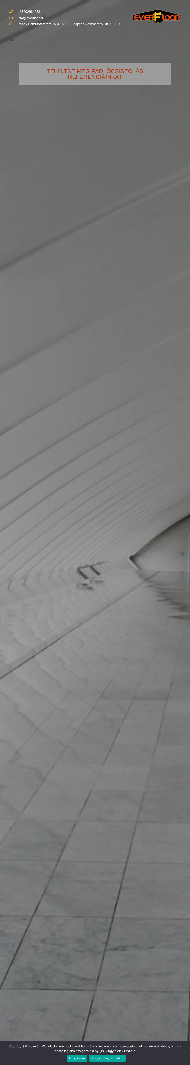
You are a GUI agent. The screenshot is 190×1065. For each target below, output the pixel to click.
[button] (12, 39)
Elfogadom (77, 1058)
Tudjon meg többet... (107, 1058)
